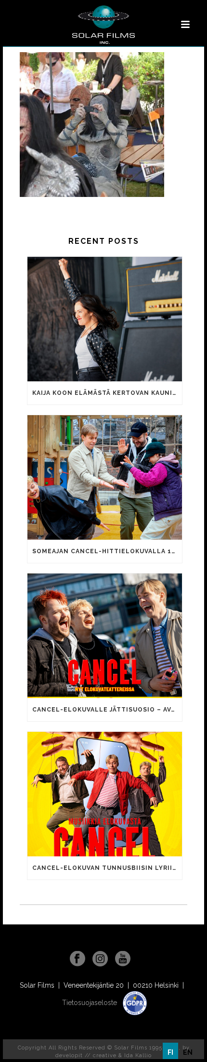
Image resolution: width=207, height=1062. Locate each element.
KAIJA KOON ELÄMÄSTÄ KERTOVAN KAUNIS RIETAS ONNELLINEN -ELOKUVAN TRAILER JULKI (107, 393)
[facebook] (77, 959)
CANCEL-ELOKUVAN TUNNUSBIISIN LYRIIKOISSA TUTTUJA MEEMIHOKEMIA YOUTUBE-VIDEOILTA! (107, 868)
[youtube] (122, 959)
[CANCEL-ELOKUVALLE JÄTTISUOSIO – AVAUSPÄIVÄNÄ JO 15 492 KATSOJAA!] (104, 635)
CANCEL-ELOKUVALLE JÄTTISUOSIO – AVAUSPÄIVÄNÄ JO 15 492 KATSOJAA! (107, 709)
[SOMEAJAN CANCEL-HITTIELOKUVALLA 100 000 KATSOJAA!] (104, 477)
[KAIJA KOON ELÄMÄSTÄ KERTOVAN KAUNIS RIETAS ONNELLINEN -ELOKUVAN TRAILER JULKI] (104, 319)
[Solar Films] (103, 24)
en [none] (188, 1052)
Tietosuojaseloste (90, 1002)
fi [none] (170, 1052)
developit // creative (85, 1055)
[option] (187, 1052)
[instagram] (100, 959)
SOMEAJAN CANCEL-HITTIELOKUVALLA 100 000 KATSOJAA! (107, 551)
